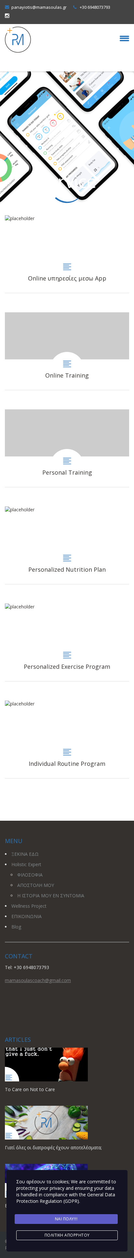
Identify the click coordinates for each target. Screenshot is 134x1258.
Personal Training (67, 448)
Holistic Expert (26, 864)
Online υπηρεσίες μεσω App (67, 254)
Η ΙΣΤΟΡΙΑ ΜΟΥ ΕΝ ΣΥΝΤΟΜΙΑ (50, 895)
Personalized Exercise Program (67, 642)
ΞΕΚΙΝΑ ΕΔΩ (25, 854)
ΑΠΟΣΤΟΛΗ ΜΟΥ (35, 885)
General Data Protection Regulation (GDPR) (65, 1197)
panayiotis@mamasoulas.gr (39, 7)
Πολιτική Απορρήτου (67, 1235)
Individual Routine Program (67, 739)
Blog (16, 927)
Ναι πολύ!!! (66, 1219)
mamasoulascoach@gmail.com (38, 980)
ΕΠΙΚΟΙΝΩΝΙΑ (26, 916)
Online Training (67, 351)
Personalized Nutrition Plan (67, 545)
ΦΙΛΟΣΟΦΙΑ (30, 875)
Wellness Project (29, 906)
